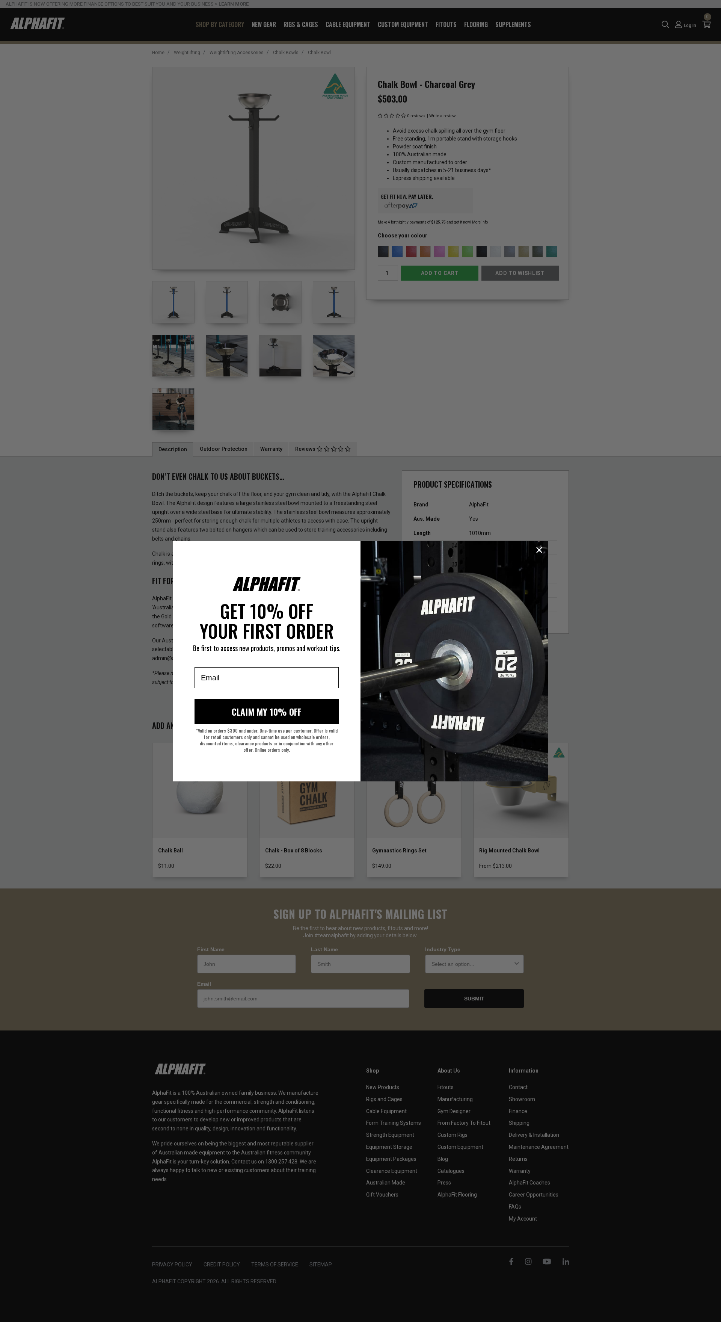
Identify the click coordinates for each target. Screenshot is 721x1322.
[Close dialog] (539, 550)
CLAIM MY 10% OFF (267, 711)
